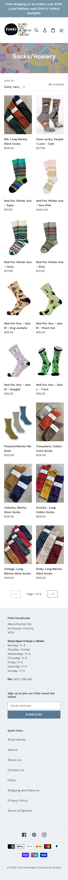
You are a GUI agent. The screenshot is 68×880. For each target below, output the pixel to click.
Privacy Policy (18, 800)
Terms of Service (20, 810)
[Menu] (61, 30)
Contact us (16, 770)
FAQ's (12, 780)
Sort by (9, 80)
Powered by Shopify (49, 867)
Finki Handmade (26, 867)
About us (14, 760)
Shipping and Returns (23, 790)
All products (17, 739)
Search (13, 749)
